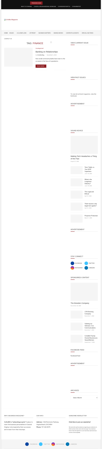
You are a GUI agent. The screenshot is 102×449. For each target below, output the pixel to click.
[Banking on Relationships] (18, 57)
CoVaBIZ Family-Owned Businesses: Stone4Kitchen (91, 338)
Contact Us (8, 38)
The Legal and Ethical (89, 193)
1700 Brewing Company (89, 313)
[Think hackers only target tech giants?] (77, 207)
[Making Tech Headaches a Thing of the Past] (84, 145)
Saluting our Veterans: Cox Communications (90, 326)
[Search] (97, 46)
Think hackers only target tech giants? (91, 205)
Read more (40, 66)
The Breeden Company (80, 303)
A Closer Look (21, 33)
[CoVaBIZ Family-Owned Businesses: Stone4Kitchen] (77, 339)
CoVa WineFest (76, 6)
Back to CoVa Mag (26, 6)
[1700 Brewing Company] (77, 315)
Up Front (32, 33)
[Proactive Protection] (77, 219)
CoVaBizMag (40, 55)
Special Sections (87, 33)
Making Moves (58, 33)
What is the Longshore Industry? (88, 181)
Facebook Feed (75, 356)
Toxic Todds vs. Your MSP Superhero (90, 169)
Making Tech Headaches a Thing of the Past (84, 157)
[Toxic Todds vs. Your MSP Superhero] (77, 170)
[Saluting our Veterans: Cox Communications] (77, 327)
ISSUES (11, 33)
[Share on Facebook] (49, 70)
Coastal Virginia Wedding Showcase (45, 6)
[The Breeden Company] (84, 292)
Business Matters (45, 33)
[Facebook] (91, 46)
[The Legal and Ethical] (77, 195)
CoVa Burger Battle (64, 6)
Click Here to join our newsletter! (80, 422)
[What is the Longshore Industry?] (77, 182)
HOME (6, 33)
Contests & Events (72, 33)
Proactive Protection (91, 216)
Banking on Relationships (47, 52)
